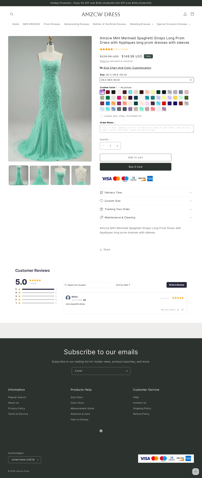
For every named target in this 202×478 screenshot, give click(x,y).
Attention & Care (80, 413)
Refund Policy (141, 413)
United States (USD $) (23, 459)
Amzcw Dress (22, 471)
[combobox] (123, 285)
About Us (13, 402)
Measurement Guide (82, 408)
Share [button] (107, 249)
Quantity (104, 139)
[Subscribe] (126, 371)
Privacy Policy (16, 408)
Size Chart (77, 397)
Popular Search (17, 397)
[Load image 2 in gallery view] (39, 175)
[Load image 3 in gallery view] (60, 175)
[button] (11, 14)
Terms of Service (18, 413)
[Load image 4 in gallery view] (81, 175)
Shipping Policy (142, 408)
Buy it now (136, 166)
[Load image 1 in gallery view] (18, 175)
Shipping (104, 61)
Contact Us (139, 402)
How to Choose (79, 419)
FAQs (136, 397)
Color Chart (77, 402)
